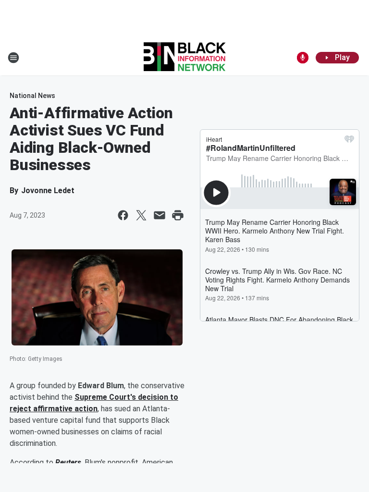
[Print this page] (177, 215)
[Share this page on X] (141, 215)
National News (32, 95)
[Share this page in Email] (159, 215)
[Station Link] (185, 57)
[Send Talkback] (302, 57)
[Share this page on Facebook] (123, 215)
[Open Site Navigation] (13, 57)
